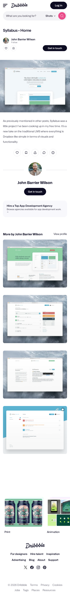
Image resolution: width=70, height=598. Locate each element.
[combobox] (23, 15)
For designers (18, 553)
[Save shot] (13, 48)
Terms (34, 584)
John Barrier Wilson (23, 39)
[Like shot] (6, 48)
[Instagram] (38, 567)
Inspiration (53, 553)
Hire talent (36, 553)
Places (36, 590)
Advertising (19, 559)
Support (53, 559)
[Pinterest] (44, 567)
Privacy (45, 584)
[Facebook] (32, 567)
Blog (32, 559)
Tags (26, 590)
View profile (60, 233)
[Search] (62, 16)
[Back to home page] (19, 5)
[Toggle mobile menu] (5, 5)
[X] (25, 567)
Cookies (57, 584)
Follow (14, 42)
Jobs (17, 590)
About (41, 559)
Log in (58, 5)
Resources (49, 590)
